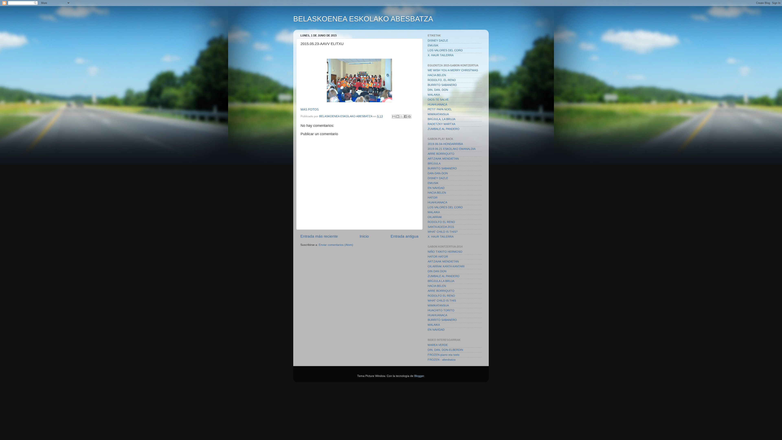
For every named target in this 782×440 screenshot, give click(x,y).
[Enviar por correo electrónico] (394, 116)
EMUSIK (433, 45)
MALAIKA (434, 94)
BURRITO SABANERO (442, 85)
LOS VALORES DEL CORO (445, 50)
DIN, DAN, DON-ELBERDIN (445, 349)
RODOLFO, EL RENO (442, 80)
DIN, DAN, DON (438, 89)
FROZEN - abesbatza (442, 359)
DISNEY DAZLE (438, 40)
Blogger (419, 375)
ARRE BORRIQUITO (441, 153)
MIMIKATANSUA (438, 114)
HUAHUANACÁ (437, 104)
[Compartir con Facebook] (405, 116)
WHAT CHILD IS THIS (442, 300)
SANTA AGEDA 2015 (441, 226)
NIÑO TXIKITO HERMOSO (445, 251)
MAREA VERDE (438, 345)
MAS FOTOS (310, 109)
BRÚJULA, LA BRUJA (441, 119)
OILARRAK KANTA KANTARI (446, 266)
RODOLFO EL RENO (441, 222)
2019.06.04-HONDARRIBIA (445, 144)
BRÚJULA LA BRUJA (441, 281)
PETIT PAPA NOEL (440, 109)
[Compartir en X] (402, 116)
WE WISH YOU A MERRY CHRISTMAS (453, 70)
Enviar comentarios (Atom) (336, 244)
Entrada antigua (404, 236)
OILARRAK (435, 217)
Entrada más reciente (319, 236)
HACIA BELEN (437, 75)
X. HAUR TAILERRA (441, 55)
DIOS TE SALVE (438, 99)
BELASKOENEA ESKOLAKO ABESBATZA (363, 19)
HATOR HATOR (438, 256)
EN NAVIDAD (436, 188)
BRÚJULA (434, 163)
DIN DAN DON (437, 271)
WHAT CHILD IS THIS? (443, 231)
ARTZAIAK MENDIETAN (443, 158)
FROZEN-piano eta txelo (443, 354)
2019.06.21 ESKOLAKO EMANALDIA (452, 148)
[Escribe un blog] (398, 116)
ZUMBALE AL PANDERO (443, 129)
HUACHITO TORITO (441, 310)
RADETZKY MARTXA (441, 124)
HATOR (432, 197)
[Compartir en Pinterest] (409, 116)
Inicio (364, 236)
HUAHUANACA (437, 202)
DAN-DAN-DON (438, 173)
